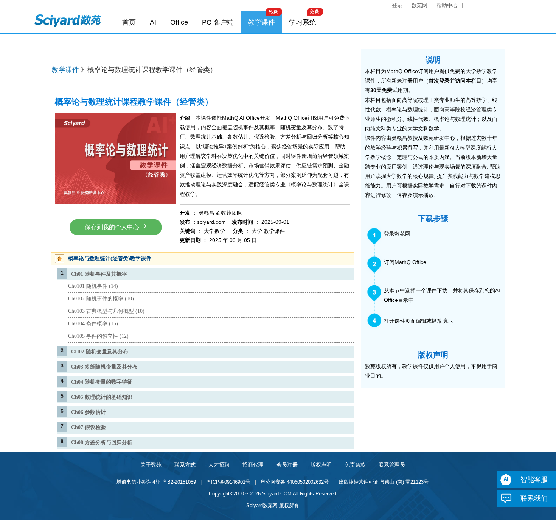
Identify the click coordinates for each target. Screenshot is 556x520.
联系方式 (185, 465)
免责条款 (355, 465)
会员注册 (287, 465)
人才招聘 (219, 465)
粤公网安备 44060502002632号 (295, 482)
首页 (129, 22)
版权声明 (321, 465)
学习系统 (302, 22)
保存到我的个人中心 (113, 227)
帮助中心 (447, 5)
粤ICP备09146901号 (228, 482)
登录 (397, 5)
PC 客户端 (218, 22)
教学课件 (261, 22)
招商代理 (253, 465)
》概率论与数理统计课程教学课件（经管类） (149, 69)
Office (179, 22)
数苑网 (419, 5)
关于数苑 (151, 465)
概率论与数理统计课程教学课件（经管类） (134, 101)
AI (153, 22)
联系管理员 (392, 465)
